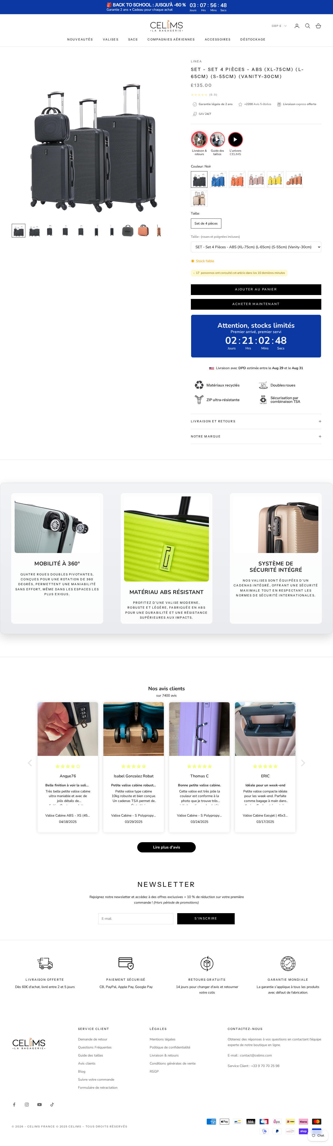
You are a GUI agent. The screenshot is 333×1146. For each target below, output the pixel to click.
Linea (196, 61)
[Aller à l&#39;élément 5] (81, 230)
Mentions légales (163, 1039)
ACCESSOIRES (218, 39)
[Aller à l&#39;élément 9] (143, 230)
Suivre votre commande (96, 1079)
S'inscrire (206, 918)
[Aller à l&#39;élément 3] (50, 230)
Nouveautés (80, 39)
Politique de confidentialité (170, 1047)
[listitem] (199, 144)
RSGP (154, 1071)
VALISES (110, 39)
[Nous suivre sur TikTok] (52, 1104)
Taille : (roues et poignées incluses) (215, 237)
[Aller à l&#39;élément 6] (96, 230)
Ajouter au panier (256, 289)
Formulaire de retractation (98, 1087)
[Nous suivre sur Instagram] (26, 1104)
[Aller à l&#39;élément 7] (112, 230)
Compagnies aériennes (171, 39)
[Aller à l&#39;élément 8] (128, 230)
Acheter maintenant (256, 304)
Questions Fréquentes (95, 1047)
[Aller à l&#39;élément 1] (18, 230)
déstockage (253, 39)
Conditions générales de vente (173, 1063)
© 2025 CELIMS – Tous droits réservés (91, 1126)
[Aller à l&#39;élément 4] (65, 230)
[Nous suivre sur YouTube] (39, 1104)
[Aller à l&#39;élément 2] (34, 230)
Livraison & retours (164, 1055)
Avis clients (87, 1063)
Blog (81, 1071)
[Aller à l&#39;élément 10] (159, 230)
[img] (68, 767)
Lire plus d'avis (166, 847)
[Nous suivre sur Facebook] (14, 1104)
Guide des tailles (90, 1055)
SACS (133, 39)
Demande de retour (92, 1039)
